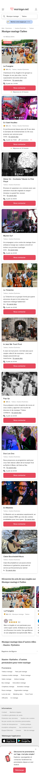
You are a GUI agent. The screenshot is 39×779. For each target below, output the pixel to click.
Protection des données (10, 718)
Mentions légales (15, 712)
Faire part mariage (21, 671)
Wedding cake (17, 694)
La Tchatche (8, 290)
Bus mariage (6, 683)
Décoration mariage (19, 683)
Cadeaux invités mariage (10, 675)
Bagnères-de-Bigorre (9, 651)
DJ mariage (14, 698)
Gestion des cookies (28, 718)
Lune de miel (6, 694)
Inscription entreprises (9, 727)
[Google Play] (24, 742)
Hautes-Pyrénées (21, 28)
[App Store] (9, 742)
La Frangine (8, 66)
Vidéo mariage (6, 679)
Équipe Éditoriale (7, 730)
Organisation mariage (21, 690)
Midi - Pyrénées (7, 28)
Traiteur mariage (7, 671)
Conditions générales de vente (12, 715)
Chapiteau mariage (8, 687)
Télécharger (19, 770)
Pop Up (6, 398)
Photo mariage (26, 675)
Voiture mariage (19, 679)
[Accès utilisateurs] (36, 9)
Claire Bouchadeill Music (13, 556)
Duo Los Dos (8, 453)
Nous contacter (19, 88)
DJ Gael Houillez (10, 122)
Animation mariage (23, 687)
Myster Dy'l (8, 236)
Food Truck (29, 694)
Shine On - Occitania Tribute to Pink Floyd (18, 180)
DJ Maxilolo (8, 508)
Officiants (5, 698)
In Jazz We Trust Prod (12, 344)
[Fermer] (36, 749)
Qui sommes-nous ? (25, 727)
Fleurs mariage (6, 690)
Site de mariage (29, 730)
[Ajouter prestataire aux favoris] (34, 42)
